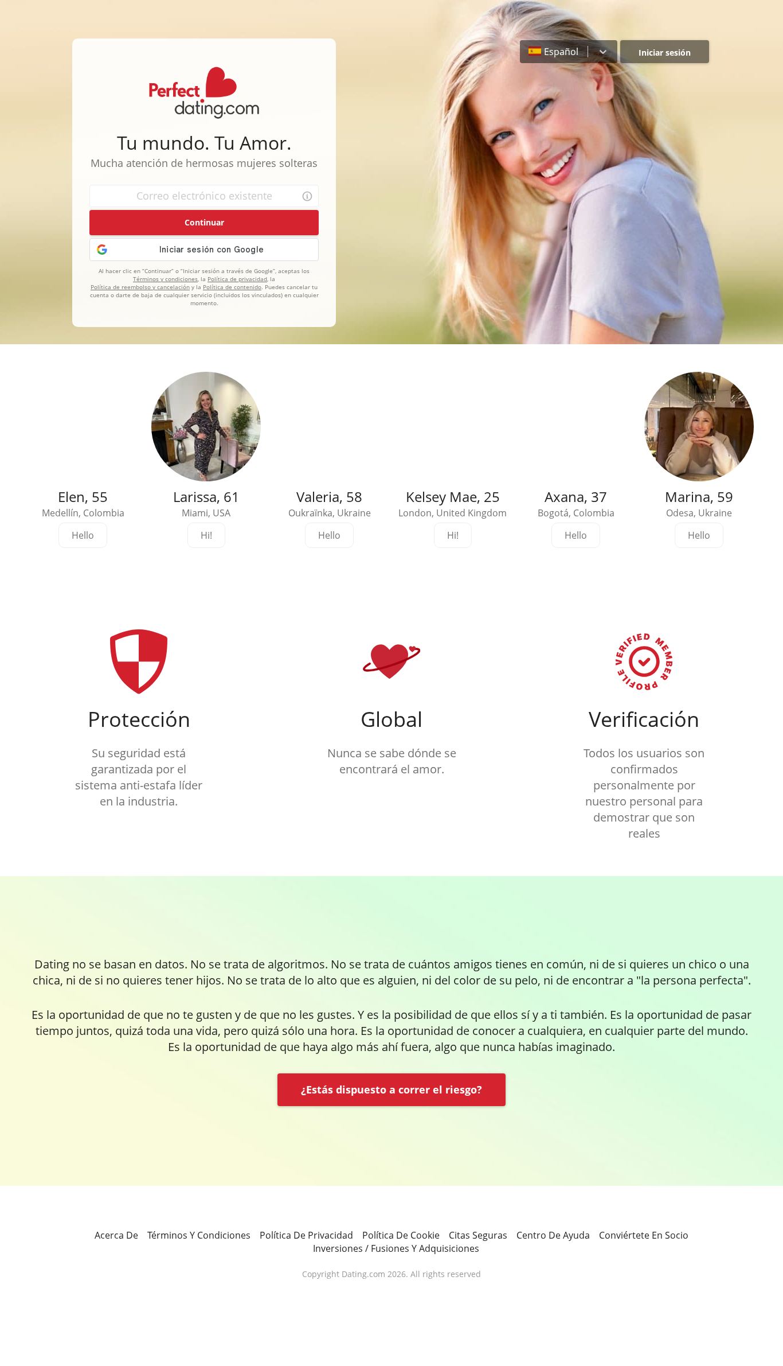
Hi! (206, 535)
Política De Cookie (401, 1235)
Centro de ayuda (553, 1235)
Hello (83, 535)
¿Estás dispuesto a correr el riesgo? (391, 1089)
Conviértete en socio (643, 1235)
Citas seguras (478, 1235)
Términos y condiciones (165, 279)
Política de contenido (232, 287)
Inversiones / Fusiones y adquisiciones (396, 1248)
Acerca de (116, 1235)
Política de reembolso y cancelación (140, 287)
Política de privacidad (237, 279)
